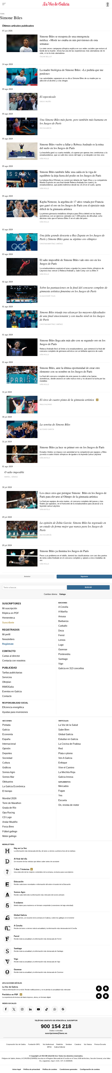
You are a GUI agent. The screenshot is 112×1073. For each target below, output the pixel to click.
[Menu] (4, 4)
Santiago (63, 659)
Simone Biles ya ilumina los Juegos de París (64, 551)
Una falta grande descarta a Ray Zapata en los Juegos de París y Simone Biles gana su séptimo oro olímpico (72, 237)
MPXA (49, 1047)
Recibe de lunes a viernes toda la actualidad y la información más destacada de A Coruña (45, 927)
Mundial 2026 (9, 798)
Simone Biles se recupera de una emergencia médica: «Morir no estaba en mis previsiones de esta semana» (69, 40)
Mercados (63, 786)
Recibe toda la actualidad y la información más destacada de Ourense (38, 970)
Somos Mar (8, 776)
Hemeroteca (8, 617)
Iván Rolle (44, 158)
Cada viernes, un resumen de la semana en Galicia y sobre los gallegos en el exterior (44, 916)
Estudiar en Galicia (68, 739)
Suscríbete (8, 622)
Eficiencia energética (13, 707)
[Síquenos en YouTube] (38, 1009)
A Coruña (63, 607)
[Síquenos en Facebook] (5, 1009)
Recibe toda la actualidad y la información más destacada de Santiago (38, 949)
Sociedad (7, 758)
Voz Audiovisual (48, 1044)
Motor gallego (9, 836)
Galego (62, 594)
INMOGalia (8, 686)
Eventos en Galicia (12, 691)
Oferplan (6, 682)
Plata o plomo (65, 753)
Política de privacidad (31, 1069)
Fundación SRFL (34, 1044)
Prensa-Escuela (100, 1044)
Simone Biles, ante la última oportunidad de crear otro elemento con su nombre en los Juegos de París (70, 369)
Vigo (60, 663)
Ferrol (61, 635)
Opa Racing (8, 812)
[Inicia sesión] (107, 4)
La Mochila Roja (66, 772)
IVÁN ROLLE (44, 274)
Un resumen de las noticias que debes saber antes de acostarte (36, 860)
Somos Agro (8, 772)
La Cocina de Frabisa (69, 743)
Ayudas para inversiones (15, 712)
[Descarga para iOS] (99, 988)
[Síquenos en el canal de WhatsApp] (54, 1009)
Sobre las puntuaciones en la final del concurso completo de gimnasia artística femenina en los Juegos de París (73, 289)
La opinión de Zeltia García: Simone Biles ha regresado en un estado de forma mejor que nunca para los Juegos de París (73, 526)
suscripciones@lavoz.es (56, 1033)
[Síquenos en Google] (63, 1009)
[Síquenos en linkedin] (30, 1009)
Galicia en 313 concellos (71, 668)
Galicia (6, 729)
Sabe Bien (63, 729)
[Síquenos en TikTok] (46, 1009)
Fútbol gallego (9, 831)
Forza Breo (8, 826)
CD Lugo (7, 817)
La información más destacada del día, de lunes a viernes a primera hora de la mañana (44, 849)
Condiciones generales (68, 1069)
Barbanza (63, 621)
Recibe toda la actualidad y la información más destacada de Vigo (37, 960)
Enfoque (62, 762)
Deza (61, 630)
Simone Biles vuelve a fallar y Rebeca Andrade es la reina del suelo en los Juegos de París (72, 146)
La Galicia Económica (13, 786)
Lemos (61, 640)
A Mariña (63, 611)
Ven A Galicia (65, 758)
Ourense (62, 649)
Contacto (7, 696)
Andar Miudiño (10, 822)
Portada (6, 725)
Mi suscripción (9, 608)
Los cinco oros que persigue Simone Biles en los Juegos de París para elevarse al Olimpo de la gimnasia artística (73, 494)
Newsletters (8, 639)
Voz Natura (88, 1044)
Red (60, 748)
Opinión (6, 748)
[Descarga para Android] (106, 988)
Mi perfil (6, 634)
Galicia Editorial (59, 1047)
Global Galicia (65, 734)
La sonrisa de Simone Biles (55, 424)
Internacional (9, 743)
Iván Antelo (45, 458)
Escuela (62, 800)
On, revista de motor (68, 805)
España (6, 739)
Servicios (7, 677)
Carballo (62, 626)
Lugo (61, 644)
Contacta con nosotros (13, 660)
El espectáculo (48, 96)
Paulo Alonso (46, 404)
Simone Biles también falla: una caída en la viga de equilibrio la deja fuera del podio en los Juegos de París (70, 173)
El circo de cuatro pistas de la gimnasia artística (67, 399)
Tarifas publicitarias (12, 672)
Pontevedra (64, 654)
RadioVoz (59, 1044)
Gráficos (6, 767)
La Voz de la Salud (68, 725)
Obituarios (7, 781)
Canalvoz (78, 1044)
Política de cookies (50, 1069)
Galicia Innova (65, 776)
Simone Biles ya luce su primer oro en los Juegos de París (72, 447)
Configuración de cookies (90, 1069)
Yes (60, 795)
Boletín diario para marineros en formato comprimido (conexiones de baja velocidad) (43, 904)
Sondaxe (69, 1044)
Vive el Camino (66, 767)
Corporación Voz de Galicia (16, 1044)
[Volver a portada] (56, 4)
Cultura (6, 762)
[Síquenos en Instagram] (22, 1009)
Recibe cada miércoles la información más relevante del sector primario (39, 893)
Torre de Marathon (11, 803)
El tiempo (7, 791)
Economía (7, 734)
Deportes (7, 753)
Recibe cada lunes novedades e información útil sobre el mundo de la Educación (42, 883)
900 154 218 (56, 1026)
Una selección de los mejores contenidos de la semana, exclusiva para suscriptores (43, 870)
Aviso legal (16, 1069)
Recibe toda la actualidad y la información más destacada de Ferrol (37, 937)
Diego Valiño (45, 101)
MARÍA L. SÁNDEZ (11, 477)
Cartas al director (11, 656)
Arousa (62, 616)
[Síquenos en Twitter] (14, 1009)
